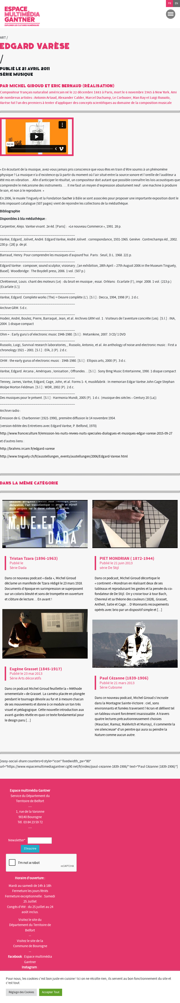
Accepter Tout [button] (50, 992)
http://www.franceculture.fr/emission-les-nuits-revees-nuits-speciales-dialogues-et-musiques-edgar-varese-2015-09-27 (86, 433)
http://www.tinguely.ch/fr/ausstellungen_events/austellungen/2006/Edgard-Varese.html (64, 456)
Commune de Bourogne (30, 946)
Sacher (66, 198)
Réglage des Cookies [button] (21, 992)
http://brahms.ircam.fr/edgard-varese (27, 448)
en (176, 3)
